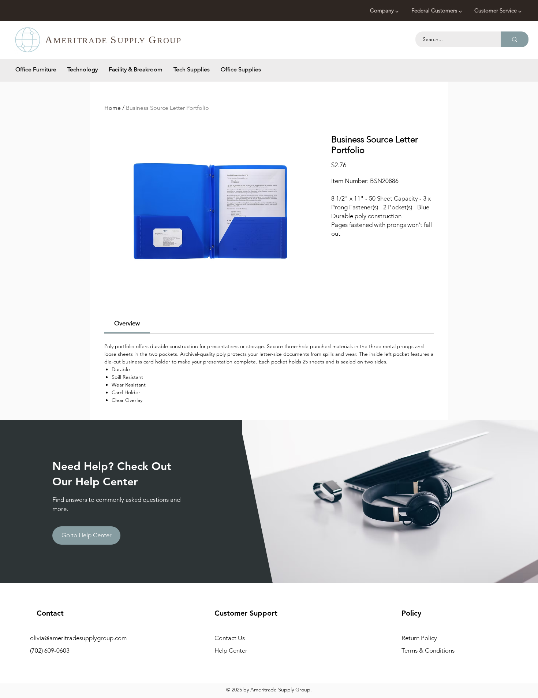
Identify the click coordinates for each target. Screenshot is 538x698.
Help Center (230, 650)
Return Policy (419, 638)
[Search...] (514, 39)
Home (112, 107)
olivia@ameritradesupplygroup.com (78, 638)
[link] (127, 323)
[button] (385, 10)
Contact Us (229, 638)
